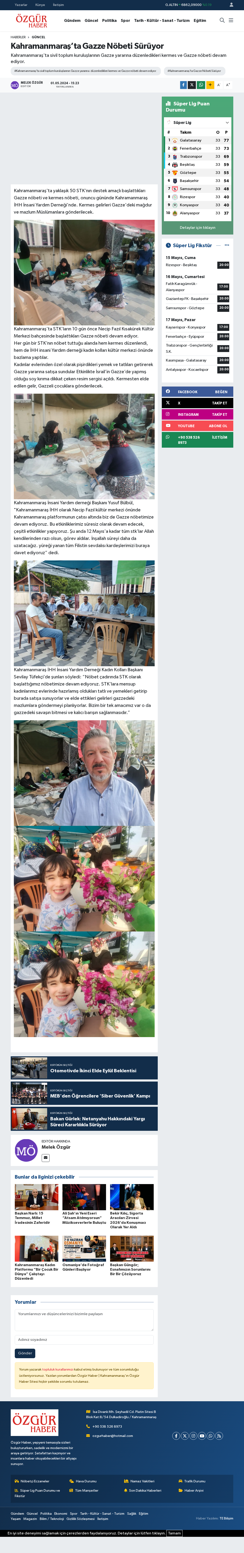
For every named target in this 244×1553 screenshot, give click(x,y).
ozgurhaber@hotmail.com (112, 1436)
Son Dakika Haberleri (145, 1490)
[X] (185, 1436)
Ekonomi (60, 1513)
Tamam (174, 1533)
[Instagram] (193, 1436)
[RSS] (219, 1436)
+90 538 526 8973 (107, 1426)
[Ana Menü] (231, 21)
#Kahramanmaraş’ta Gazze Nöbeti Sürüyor (194, 71)
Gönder (25, 1353)
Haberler (18, 37)
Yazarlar (21, 5)
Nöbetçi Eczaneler (35, 1481)
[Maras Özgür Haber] (31, 20)
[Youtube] (202, 1436)
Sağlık (131, 1513)
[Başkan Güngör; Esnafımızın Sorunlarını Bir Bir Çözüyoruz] (132, 1249)
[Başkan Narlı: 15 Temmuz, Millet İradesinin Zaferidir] (36, 1197)
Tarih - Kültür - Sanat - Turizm (162, 21)
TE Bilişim (226, 1518)
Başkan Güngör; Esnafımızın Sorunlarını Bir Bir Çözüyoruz (130, 1269)
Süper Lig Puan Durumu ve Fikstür (37, 1493)
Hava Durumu (86, 1481)
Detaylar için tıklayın (197, 228)
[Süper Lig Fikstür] (227, 246)
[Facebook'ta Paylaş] (183, 85)
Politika (109, 21)
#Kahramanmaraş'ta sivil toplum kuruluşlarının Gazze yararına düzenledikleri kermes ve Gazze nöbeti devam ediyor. (85, 71)
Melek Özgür (56, 1147)
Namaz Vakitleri (142, 1481)
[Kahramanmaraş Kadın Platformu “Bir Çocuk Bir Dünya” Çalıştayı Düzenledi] (36, 1249)
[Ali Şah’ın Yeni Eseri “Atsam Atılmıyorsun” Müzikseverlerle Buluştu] (84, 1197)
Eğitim (200, 21)
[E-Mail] (46, 1158)
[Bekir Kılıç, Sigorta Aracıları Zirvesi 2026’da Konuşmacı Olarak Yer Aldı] (132, 1197)
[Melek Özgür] (26, 1150)
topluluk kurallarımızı (58, 1369)
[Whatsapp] (210, 1436)
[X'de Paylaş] (192, 85)
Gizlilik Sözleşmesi (80, 1519)
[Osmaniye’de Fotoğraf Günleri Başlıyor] (84, 1249)
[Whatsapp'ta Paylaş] (201, 85)
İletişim (58, 5)
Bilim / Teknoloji (52, 1519)
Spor (125, 21)
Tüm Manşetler (86, 1490)
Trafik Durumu (194, 1481)
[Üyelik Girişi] (229, 5)
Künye (40, 5)
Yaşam (16, 1519)
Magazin (30, 1519)
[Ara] (222, 21)
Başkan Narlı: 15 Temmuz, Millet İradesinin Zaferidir (32, 1217)
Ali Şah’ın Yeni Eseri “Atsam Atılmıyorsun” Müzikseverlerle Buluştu (84, 1217)
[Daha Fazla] (210, 85)
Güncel (91, 21)
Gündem (72, 21)
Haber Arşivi (194, 1490)
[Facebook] (176, 1436)
